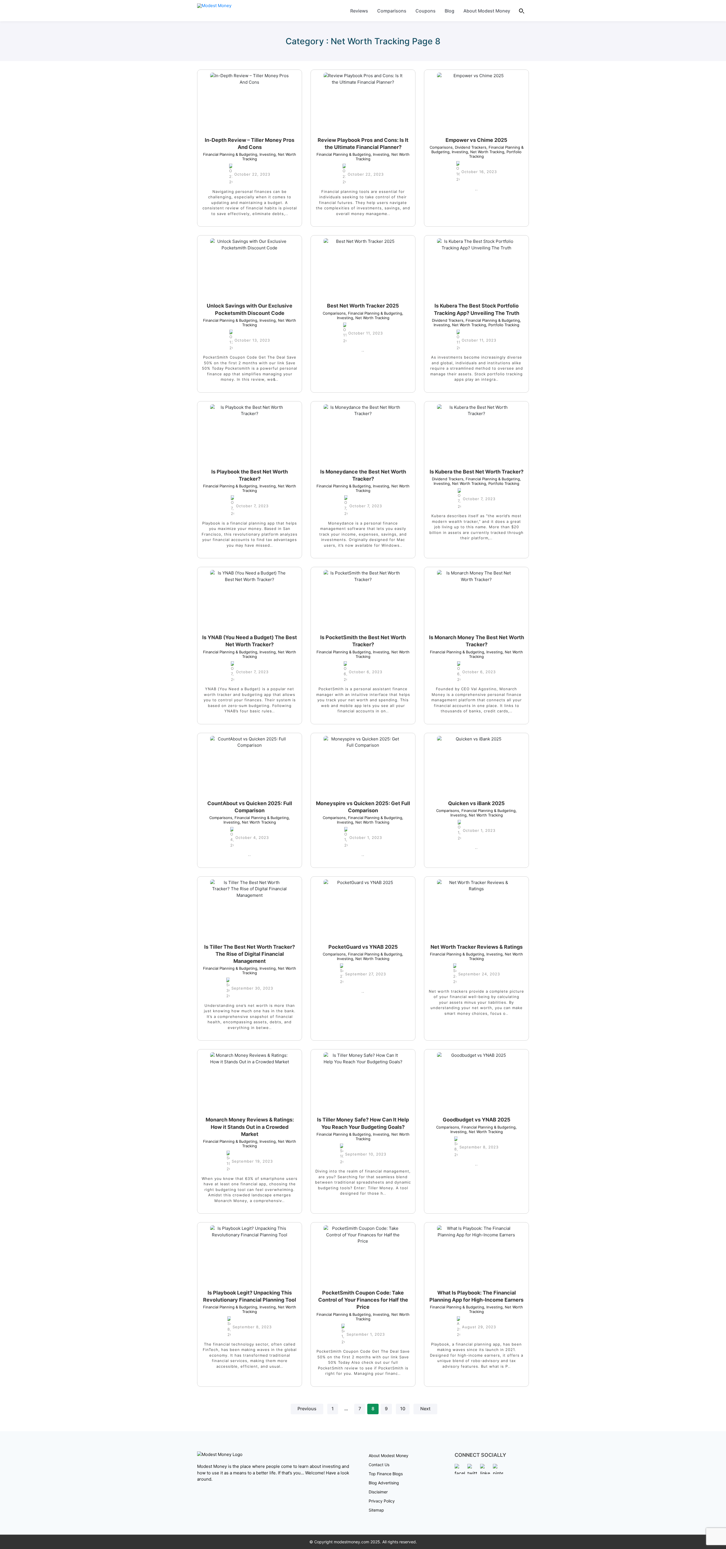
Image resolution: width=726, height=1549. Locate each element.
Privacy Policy (382, 1501)
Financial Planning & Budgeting (230, 154)
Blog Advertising (384, 1482)
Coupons (425, 11)
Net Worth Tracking (486, 152)
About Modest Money (486, 11)
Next (425, 1408)
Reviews (359, 11)
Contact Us (379, 1464)
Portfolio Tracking (502, 325)
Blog (449, 11)
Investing (266, 154)
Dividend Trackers (469, 147)
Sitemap (376, 1510)
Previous (306, 1408)
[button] (522, 11)
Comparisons (391, 11)
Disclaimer (378, 1491)
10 (402, 1408)
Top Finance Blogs (386, 1473)
